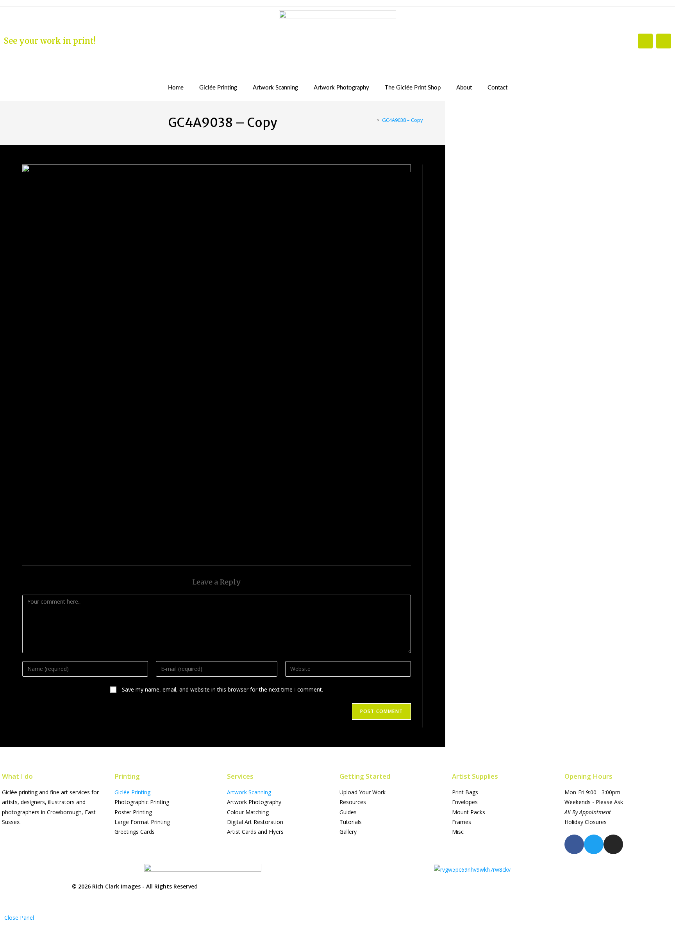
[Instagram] (663, 41)
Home (176, 88)
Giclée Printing (218, 88)
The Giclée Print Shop (413, 88)
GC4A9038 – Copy (402, 119)
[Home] (372, 119)
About (464, 88)
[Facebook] (645, 41)
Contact (497, 88)
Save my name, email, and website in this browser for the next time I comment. (222, 689)
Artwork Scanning (275, 88)
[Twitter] (594, 844)
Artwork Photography (341, 88)
